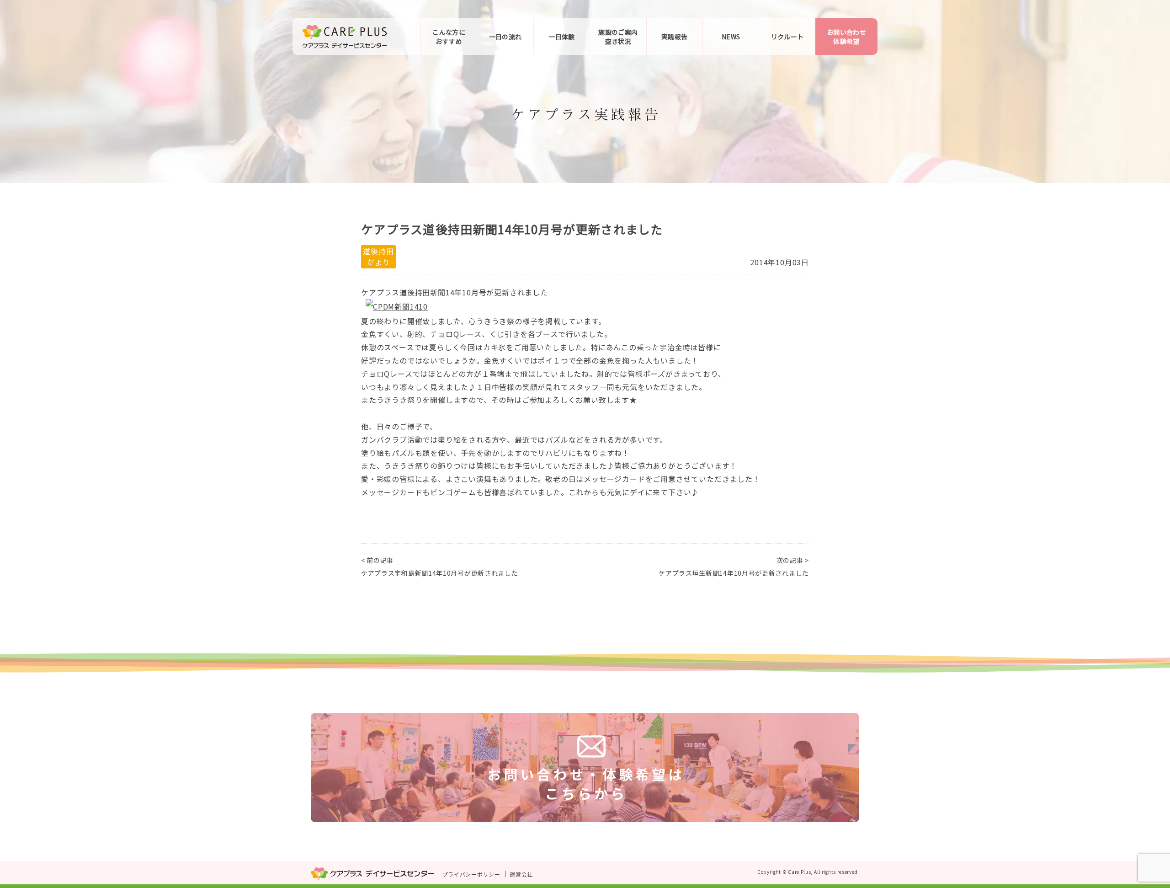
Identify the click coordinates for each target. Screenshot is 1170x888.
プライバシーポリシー (471, 874)
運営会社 (521, 874)
